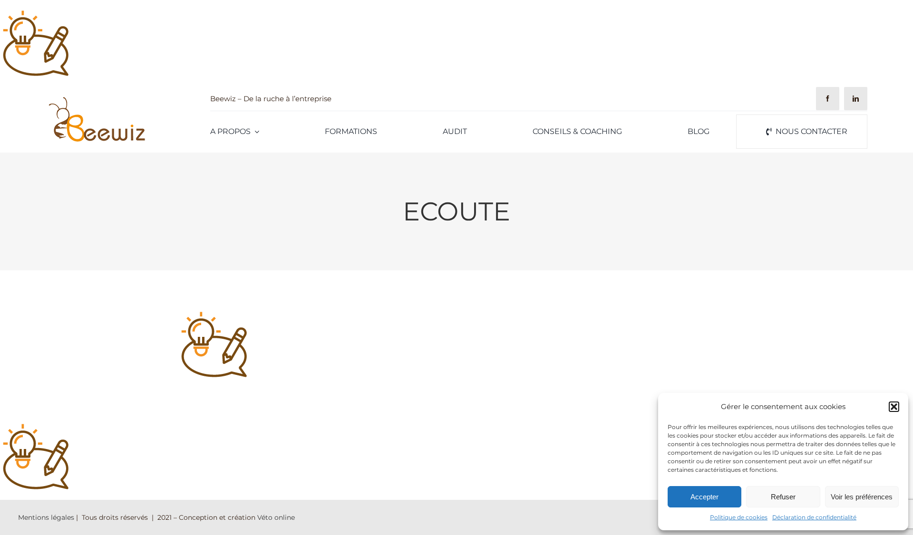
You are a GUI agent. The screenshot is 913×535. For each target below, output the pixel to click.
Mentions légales (46, 517)
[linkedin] (855, 98)
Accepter (704, 497)
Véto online (276, 517)
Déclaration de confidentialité (814, 517)
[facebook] (827, 98)
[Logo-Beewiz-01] (96, 99)
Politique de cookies (738, 517)
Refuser (783, 497)
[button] (894, 406)
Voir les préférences (862, 497)
